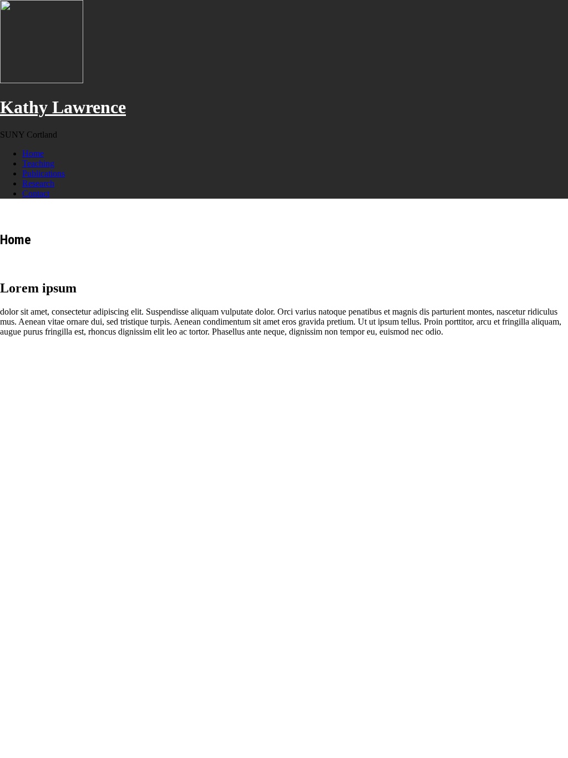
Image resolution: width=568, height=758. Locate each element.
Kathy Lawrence (63, 107)
